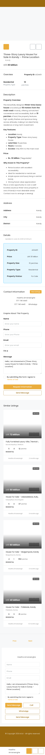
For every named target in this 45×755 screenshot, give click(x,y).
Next (30, 641)
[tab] (6, 47)
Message (7, 356)
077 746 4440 (21, 300)
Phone (6, 329)
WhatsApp (32, 304)
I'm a (5, 351)
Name (6, 319)
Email (5, 340)
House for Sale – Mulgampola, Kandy (22, 552)
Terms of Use (12, 379)
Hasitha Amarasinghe (15, 458)
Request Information (22, 387)
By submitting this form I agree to (21, 378)
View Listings (35, 292)
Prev (14, 641)
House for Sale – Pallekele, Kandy (21, 607)
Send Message (22, 393)
